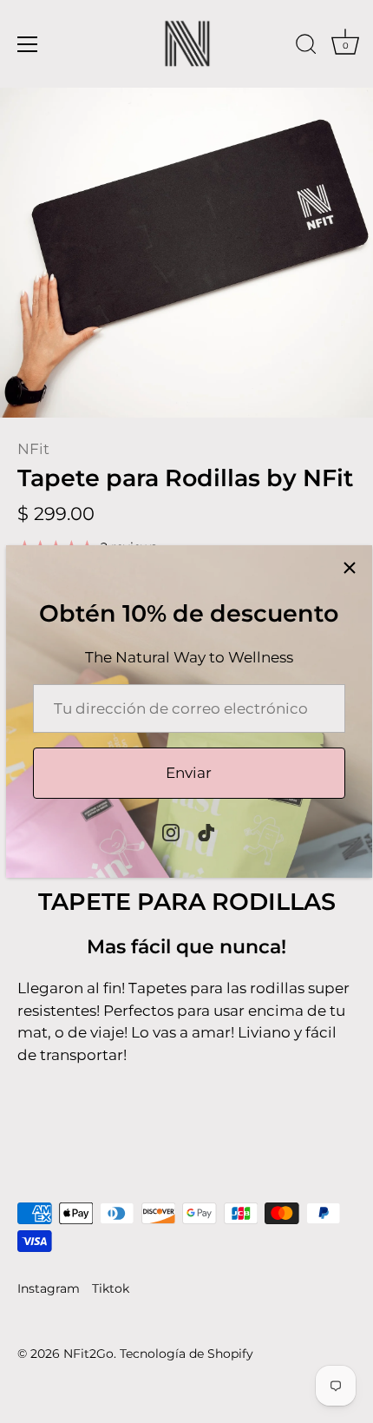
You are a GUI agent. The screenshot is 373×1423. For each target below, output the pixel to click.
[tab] (186, 995)
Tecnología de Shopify (186, 1353)
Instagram (48, 1288)
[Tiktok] (206, 831)
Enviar (189, 772)
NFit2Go (88, 1353)
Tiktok (110, 1288)
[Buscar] (306, 47)
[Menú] (28, 44)
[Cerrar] (349, 568)
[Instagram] (171, 831)
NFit (33, 449)
